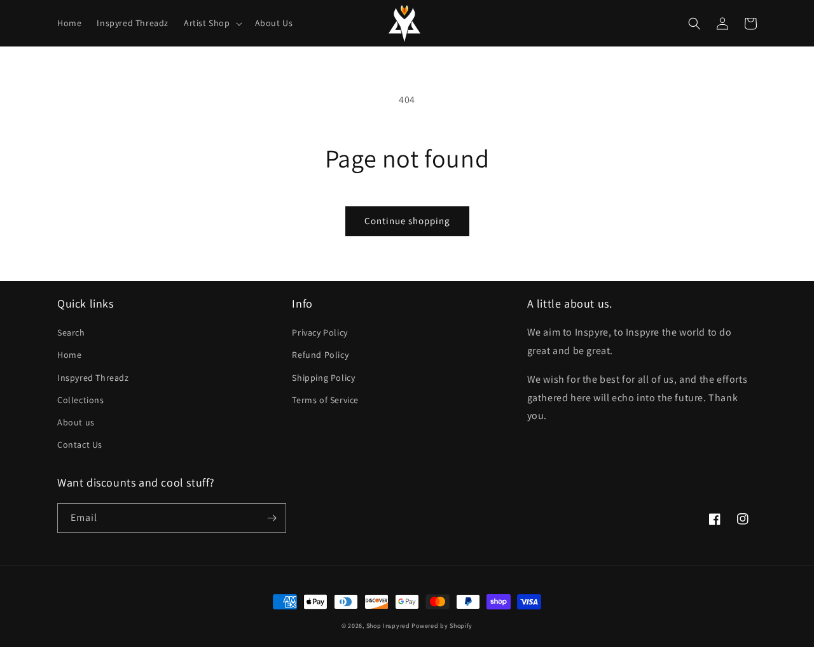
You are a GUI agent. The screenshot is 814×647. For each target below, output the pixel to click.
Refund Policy (320, 354)
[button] (211, 23)
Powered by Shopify (442, 626)
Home (69, 354)
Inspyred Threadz (93, 377)
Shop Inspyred (388, 626)
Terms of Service (325, 400)
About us (76, 422)
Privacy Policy (319, 332)
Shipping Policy (323, 377)
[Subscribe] (272, 518)
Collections (80, 400)
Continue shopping (407, 221)
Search (71, 332)
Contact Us (79, 444)
